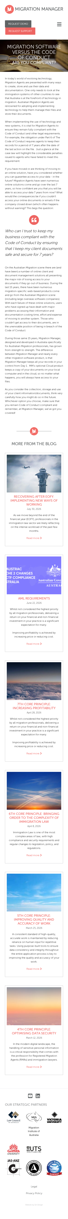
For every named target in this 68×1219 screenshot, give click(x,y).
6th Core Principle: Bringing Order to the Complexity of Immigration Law (34, 818)
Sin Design (38, 1205)
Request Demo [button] (18, 24)
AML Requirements (34, 598)
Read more (34, 538)
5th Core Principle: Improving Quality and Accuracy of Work (34, 919)
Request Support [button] (20, 31)
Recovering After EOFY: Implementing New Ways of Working (34, 500)
